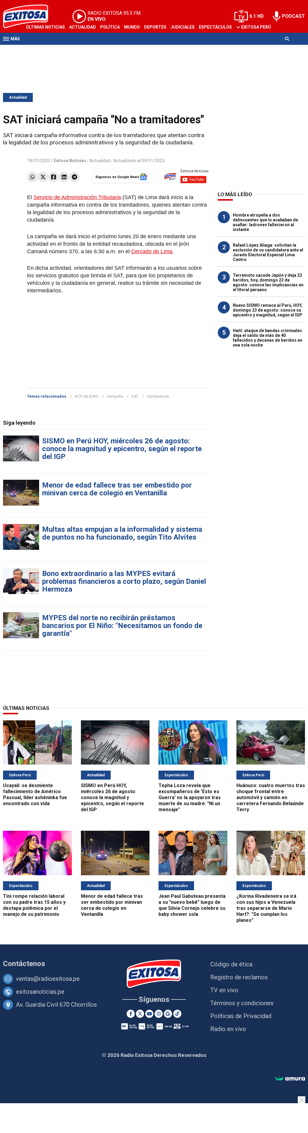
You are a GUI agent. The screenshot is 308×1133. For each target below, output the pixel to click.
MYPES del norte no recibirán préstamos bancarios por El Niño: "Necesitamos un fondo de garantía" (122, 626)
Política (110, 27)
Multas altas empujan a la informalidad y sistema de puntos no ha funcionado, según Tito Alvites (122, 533)
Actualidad (82, 27)
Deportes (155, 27)
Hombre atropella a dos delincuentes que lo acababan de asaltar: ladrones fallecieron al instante (265, 222)
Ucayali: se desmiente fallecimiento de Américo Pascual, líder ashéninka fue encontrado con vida (35, 794)
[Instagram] (159, 1014)
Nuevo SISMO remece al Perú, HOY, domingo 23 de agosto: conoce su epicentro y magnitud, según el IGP (267, 310)
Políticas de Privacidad (240, 1016)
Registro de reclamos (239, 977)
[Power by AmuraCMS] (290, 1079)
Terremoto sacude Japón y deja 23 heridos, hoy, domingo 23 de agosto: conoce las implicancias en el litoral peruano (268, 282)
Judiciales (183, 27)
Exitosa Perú (256, 27)
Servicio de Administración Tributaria (77, 197)
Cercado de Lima (151, 251)
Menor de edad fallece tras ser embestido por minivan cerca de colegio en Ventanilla (117, 489)
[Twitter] (43, 177)
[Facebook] (53, 177)
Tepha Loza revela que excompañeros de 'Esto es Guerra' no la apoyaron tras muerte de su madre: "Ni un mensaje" (190, 797)
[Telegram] (74, 177)
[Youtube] (149, 1014)
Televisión (38, 50)
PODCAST (293, 16)
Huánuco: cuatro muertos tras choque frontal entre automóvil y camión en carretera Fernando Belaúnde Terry (270, 797)
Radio (60, 50)
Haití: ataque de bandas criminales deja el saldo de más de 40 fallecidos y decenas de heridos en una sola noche (267, 337)
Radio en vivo (228, 1029)
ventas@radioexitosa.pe (48, 978)
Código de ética (231, 964)
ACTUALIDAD (86, 396)
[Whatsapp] (32, 177)
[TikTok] (177, 1014)
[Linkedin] (64, 177)
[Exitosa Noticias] (154, 974)
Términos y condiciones (241, 1003)
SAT (134, 396)
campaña (115, 396)
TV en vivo (224, 990)
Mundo (132, 27)
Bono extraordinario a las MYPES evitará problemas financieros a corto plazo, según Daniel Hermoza (124, 581)
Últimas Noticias (45, 27)
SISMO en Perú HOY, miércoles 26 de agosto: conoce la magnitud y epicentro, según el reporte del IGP (122, 449)
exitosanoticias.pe (40, 991)
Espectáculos (215, 27)
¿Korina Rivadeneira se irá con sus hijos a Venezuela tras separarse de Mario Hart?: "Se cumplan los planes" (266, 908)
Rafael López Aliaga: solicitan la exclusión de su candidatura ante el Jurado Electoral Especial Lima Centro (268, 252)
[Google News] (168, 1014)
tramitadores (158, 396)
